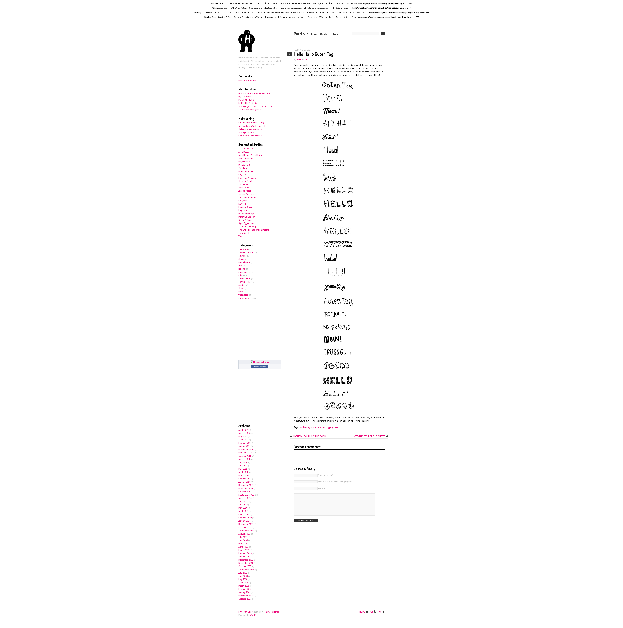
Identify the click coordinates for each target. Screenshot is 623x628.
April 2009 (243, 546)
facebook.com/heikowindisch (252, 125)
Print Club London (246, 216)
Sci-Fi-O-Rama (245, 220)
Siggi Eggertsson (246, 223)
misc (307, 59)
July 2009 (242, 537)
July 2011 (242, 462)
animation (243, 249)
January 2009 (244, 556)
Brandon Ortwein (246, 164)
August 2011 (244, 459)
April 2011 (243, 472)
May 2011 (242, 468)
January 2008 (244, 592)
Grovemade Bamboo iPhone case (254, 93)
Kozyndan (243, 200)
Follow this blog (260, 366)
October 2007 (244, 598)
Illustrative (243, 184)
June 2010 (243, 504)
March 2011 (243, 475)
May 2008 (242, 579)
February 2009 (245, 553)
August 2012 (244, 433)
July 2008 (242, 572)
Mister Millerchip (246, 213)
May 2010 (242, 507)
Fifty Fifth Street (245, 611)
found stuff (245, 278)
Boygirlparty (244, 161)
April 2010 (243, 511)
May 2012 (242, 436)
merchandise (244, 272)
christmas (242, 259)
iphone (241, 268)
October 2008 (244, 566)
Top (380, 611)
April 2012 (243, 439)
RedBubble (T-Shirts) (247, 103)
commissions (244, 262)
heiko (299, 59)
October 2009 (244, 527)
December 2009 (245, 524)
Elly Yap (242, 174)
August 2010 (244, 498)
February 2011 (245, 478)
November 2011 (245, 452)
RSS (371, 611)
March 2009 (243, 550)
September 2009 (246, 530)
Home (362, 611)
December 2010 (245, 485)
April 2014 (243, 429)
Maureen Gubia (245, 207)
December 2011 (245, 449)
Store (335, 34)
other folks (245, 281)
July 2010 (242, 501)
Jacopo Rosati (244, 190)
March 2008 (243, 585)
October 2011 (244, 455)
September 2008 (246, 569)
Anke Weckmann (246, 158)
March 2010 (243, 514)
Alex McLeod (244, 151)
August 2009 (244, 533)
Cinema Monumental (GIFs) (251, 122)
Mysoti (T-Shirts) (246, 99)
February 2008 (245, 589)
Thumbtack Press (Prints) (249, 109)
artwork (241, 255)
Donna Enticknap (246, 171)
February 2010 (245, 517)
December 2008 (245, 559)
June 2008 (243, 576)
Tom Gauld (243, 233)
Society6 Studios (246, 132)
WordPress (255, 615)
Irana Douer (244, 187)
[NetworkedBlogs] (260, 362)
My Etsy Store (244, 96)
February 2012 (245, 442)
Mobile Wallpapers (247, 80)
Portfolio (301, 33)
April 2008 (243, 582)
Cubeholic (243, 168)
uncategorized (245, 298)
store (240, 291)
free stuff (242, 265)
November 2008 (245, 563)
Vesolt (241, 236)
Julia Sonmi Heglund (248, 197)
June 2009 (243, 540)
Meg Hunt (242, 210)
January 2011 (244, 481)
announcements (245, 252)
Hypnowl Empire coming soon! (310, 436)
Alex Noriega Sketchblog (250, 155)
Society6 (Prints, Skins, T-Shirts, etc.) (255, 106)
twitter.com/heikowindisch (250, 135)
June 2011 (243, 465)
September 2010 (246, 494)
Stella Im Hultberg (247, 226)
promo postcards (319, 427)
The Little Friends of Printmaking (253, 229)
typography (333, 427)
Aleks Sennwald (245, 148)
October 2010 (244, 491)
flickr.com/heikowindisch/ (250, 129)
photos (241, 285)
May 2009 (242, 543)
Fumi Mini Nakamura (247, 177)
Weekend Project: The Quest (369, 436)
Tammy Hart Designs (273, 611)
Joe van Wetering (246, 194)
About (314, 34)
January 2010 (244, 520)
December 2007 (245, 595)
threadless (243, 294)
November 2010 (245, 488)
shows (241, 288)
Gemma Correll (245, 181)
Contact (325, 34)
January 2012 (244, 446)
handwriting (304, 427)
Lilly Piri (242, 203)
